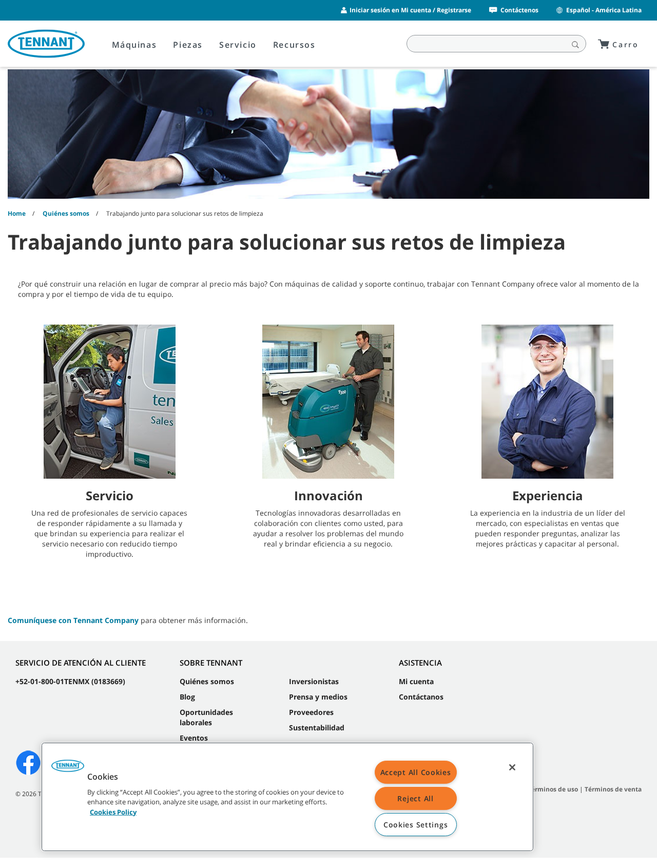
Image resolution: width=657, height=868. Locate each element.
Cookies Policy (113, 811)
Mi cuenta (416, 681)
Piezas (188, 44)
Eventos (194, 738)
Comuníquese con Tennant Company (73, 620)
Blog (187, 697)
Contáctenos (519, 10)
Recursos (294, 44)
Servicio (238, 44)
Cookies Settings (415, 824)
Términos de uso (553, 789)
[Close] (512, 767)
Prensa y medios (318, 697)
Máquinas (134, 44)
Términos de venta (613, 789)
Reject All (415, 798)
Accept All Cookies (415, 772)
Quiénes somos (207, 681)
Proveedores (311, 712)
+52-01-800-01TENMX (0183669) (70, 681)
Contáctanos (421, 697)
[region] (287, 797)
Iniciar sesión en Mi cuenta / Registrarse (410, 10)
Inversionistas (314, 681)
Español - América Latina (604, 10)
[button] (67, 769)
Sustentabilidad (316, 727)
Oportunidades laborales (206, 717)
